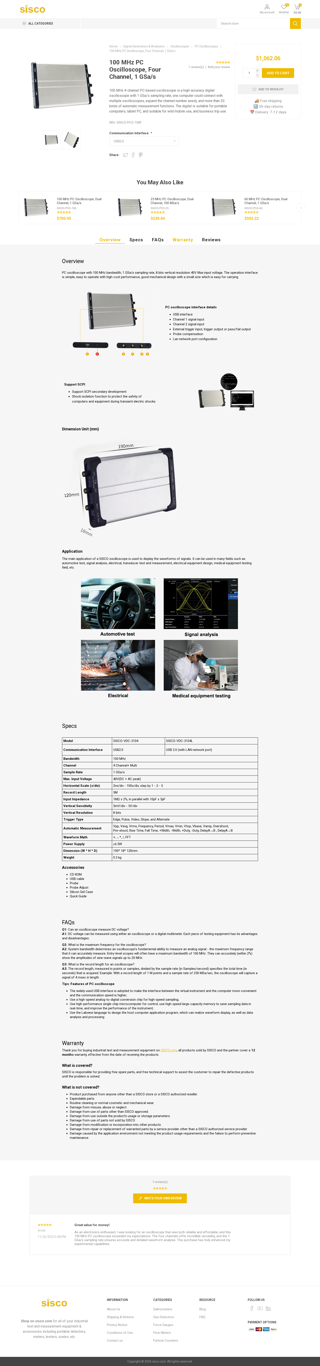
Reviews (211, 239)
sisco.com (43, 1321)
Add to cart (278, 73)
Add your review (219, 67)
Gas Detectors (163, 1317)
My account (267, 12)
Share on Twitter (125, 155)
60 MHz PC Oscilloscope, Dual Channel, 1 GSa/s (265, 201)
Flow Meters (162, 1333)
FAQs (158, 239)
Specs (136, 239)
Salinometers (162, 1309)
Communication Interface (129, 133)
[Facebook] (251, 1308)
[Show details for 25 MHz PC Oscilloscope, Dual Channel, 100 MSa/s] (129, 207)
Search (295, 23)
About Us (113, 1309)
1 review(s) (196, 67)
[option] (66, 207)
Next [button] (300, 207)
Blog (202, 1309)
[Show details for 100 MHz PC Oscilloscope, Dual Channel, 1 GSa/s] (35, 207)
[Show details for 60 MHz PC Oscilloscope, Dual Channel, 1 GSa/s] (223, 207)
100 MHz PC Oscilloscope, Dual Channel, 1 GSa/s (79, 201)
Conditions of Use (120, 1333)
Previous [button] (19, 207)
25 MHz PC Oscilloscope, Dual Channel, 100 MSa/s (172, 201)
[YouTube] (260, 1308)
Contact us (115, 1341)
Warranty (183, 239)
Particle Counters (165, 1341)
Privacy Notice (117, 1325)
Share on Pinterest (140, 155)
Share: (114, 155)
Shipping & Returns (120, 1317)
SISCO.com (169, 1050)
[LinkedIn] (268, 1308)
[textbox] (253, 23)
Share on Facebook (133, 155)
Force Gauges (163, 1325)
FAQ (202, 1317)
